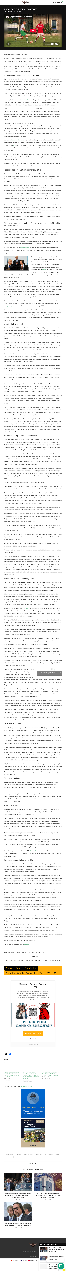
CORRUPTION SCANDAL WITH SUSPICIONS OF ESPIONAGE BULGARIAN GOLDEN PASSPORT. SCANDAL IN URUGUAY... (18, 1195)
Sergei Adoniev (19, 1157)
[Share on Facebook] (32, 1163)
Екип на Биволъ (8, 11)
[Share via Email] (35, 1163)
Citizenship (18, 1154)
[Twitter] (53, 2)
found (27, 608)
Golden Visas (34, 851)
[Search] (64, 2)
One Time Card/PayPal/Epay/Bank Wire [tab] (25, 972)
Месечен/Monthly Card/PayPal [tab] (21, 968)
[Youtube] (59, 2)
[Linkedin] (57, 2)
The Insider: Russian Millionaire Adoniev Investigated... (55, 1266)
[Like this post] (30, 1163)
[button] (64, 1269)
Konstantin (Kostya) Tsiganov (52, 1154)
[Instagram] (55, 2)
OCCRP (26, 944)
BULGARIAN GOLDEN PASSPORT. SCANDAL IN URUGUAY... (56, 1249)
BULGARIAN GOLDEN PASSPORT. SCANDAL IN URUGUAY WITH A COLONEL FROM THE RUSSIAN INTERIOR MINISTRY (31, 1075)
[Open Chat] (61, 1266)
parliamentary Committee (17, 140)
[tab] (49, 973)
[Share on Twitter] (34, 1163)
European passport (28, 1154)
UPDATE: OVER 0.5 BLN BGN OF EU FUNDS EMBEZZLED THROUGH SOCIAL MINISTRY (50, 1074)
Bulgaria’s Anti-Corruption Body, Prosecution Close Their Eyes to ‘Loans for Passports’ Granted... (48, 1195)
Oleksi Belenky (8, 1157)
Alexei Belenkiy (9, 1154)
